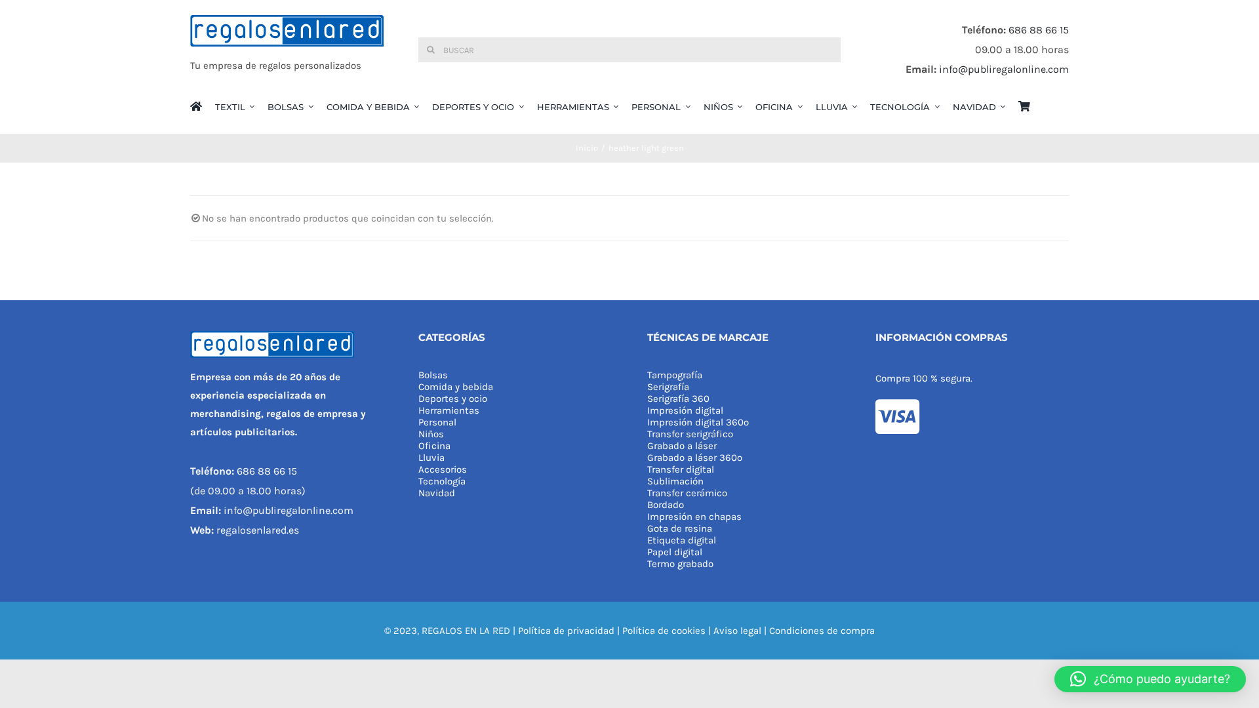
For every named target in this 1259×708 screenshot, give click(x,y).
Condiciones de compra (822, 631)
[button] (1150, 679)
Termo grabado (680, 564)
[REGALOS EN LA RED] (287, 50)
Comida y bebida (455, 387)
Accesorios (442, 469)
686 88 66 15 (1039, 30)
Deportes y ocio (452, 398)
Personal (437, 422)
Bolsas (433, 375)
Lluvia (431, 457)
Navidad (436, 493)
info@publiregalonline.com (1004, 69)
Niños (431, 434)
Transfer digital (680, 469)
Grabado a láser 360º (694, 457)
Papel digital (674, 552)
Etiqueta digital (681, 540)
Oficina (434, 446)
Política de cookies (664, 631)
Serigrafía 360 (678, 398)
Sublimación (675, 481)
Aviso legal (737, 631)
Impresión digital (685, 410)
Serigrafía (668, 387)
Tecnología (442, 481)
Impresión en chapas (694, 516)
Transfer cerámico (687, 493)
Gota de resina (679, 528)
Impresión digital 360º (698, 422)
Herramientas (448, 410)
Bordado (665, 505)
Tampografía (674, 375)
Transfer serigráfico (690, 434)
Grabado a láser (682, 446)
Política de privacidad (566, 631)
